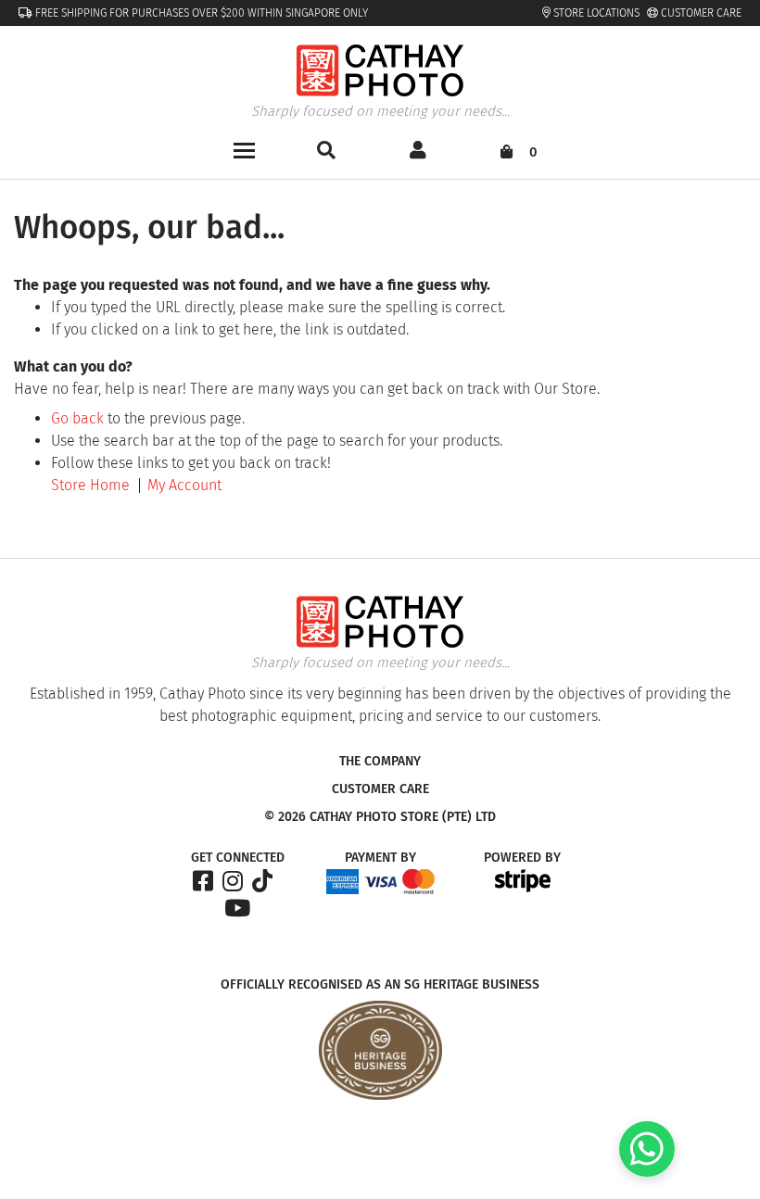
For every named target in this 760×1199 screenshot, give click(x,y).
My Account (184, 485)
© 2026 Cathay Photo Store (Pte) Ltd (380, 817)
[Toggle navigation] (244, 148)
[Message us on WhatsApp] (647, 1171)
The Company (380, 761)
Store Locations (595, 12)
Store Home (90, 485)
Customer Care (699, 12)
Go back (77, 418)
